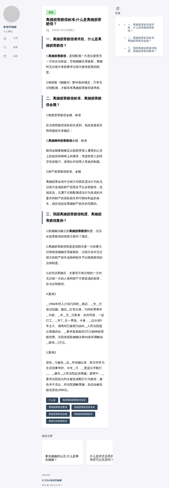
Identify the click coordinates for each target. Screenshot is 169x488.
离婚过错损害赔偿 (58, 421)
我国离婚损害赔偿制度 (74, 400)
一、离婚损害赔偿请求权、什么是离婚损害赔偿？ (141, 27)
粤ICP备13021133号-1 (52, 485)
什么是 (52, 400)
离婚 (51, 12)
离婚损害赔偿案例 (58, 407)
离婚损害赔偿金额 (58, 414)
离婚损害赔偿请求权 (84, 407)
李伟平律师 (10, 27)
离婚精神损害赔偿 (83, 414)
